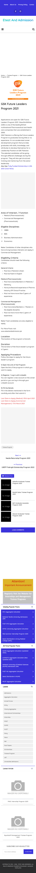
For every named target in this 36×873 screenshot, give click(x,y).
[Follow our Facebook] (16, 11)
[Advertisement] (18, 52)
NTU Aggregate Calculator (11, 612)
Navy (6, 733)
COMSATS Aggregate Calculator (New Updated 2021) (15, 658)
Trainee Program (7, 447)
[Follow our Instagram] (20, 11)
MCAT (6, 721)
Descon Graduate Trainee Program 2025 (21, 515)
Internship (7, 717)
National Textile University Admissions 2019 (15, 618)
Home (6, 5)
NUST (6, 729)
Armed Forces (8, 701)
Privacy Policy (22, 5)
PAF (5, 741)
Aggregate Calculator (10, 697)
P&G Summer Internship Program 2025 (15, 634)
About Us (13, 5)
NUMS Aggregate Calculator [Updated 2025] (15, 652)
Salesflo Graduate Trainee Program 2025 (21, 482)
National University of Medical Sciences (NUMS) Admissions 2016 (15, 665)
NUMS (6, 725)
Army (6, 705)
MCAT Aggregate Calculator (11, 681)
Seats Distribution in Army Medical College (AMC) (13, 640)
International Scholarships (12, 713)
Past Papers (8, 745)
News (6, 737)
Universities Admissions (11, 761)
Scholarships (8, 749)
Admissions (7, 693)
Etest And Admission (24, 864)
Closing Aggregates (10, 709)
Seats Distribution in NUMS (11, 676)
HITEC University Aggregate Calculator (15, 629)
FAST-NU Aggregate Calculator (12, 671)
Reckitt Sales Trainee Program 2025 (22, 493)
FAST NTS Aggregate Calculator (13, 624)
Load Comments (18, 530)
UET (5, 757)
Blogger (24, 866)
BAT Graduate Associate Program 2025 (20, 504)
